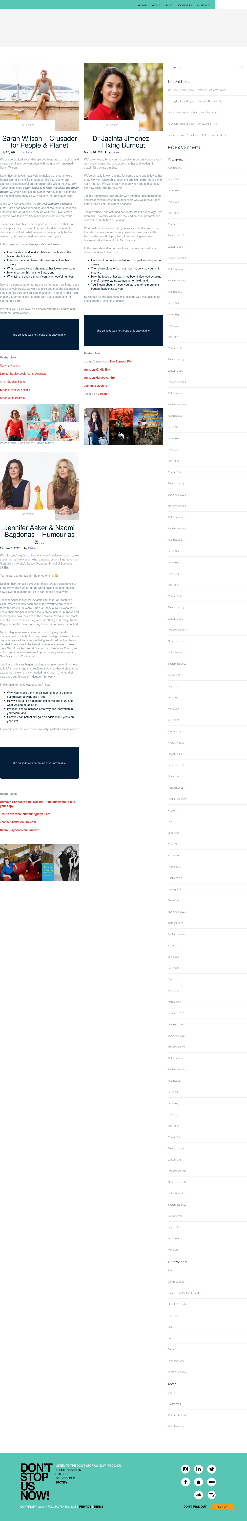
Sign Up (222, 1506)
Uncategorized (176, 1360)
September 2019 (177, 1069)
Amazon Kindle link (97, 369)
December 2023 (177, 494)
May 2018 (173, 1249)
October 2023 (175, 517)
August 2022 (175, 675)
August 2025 (175, 292)
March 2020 (174, 1002)
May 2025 (173, 325)
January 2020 (175, 1024)
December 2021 (177, 765)
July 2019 (173, 1092)
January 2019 (175, 1159)
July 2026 (173, 179)
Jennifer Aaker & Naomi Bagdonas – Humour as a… (39, 533)
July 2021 (173, 821)
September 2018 (177, 1204)
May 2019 (173, 1114)
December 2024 (177, 382)
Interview (28, 125)
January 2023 (175, 618)
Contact (203, 5)
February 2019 (176, 1148)
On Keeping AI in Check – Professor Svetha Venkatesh (197, 90)
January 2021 (175, 889)
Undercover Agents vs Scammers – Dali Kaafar (193, 112)
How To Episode (177, 1304)
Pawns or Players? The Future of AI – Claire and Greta (197, 135)
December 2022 (177, 630)
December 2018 (177, 1171)
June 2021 (173, 832)
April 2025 (173, 337)
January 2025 (175, 370)
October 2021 (175, 787)
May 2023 (173, 573)
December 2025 (177, 258)
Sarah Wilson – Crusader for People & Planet (39, 141)
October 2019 (175, 1058)
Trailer (171, 1349)
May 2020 (173, 979)
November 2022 (177, 641)
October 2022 (175, 652)
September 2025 (177, 280)
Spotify (61, 1482)
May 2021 (173, 844)
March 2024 (174, 472)
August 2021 (174, 810)
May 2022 (173, 709)
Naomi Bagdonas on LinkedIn (19, 830)
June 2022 (173, 697)
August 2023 (175, 539)
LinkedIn (103, 394)
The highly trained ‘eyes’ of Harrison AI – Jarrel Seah (196, 101)
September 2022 (177, 663)
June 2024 (173, 438)
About (155, 5)
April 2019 (173, 1126)
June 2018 (173, 1238)
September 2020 (177, 934)
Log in (171, 1392)
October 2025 (175, 269)
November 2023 (177, 506)
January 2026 (175, 246)
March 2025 (174, 348)
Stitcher (62, 1474)
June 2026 (174, 190)
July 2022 (173, 686)
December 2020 (177, 900)
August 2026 (175, 168)
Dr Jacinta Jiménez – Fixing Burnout (123, 141)
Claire (28, 152)
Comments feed (177, 1415)
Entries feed (174, 1404)
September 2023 (177, 528)
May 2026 (173, 201)
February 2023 (176, 607)
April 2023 (173, 585)
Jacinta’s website (95, 386)
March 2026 (174, 224)
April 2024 (173, 461)
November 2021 (177, 776)
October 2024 (175, 393)
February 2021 (176, 878)
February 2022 (176, 742)
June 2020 (174, 968)
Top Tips (173, 1338)
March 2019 (174, 1137)
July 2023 (173, 551)
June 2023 (173, 562)
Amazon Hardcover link (99, 377)
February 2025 (176, 359)
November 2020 (177, 911)
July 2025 (173, 303)
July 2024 (173, 427)
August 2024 (175, 415)
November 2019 (177, 1047)
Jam (170, 1327)
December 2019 (177, 1035)
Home (142, 5)
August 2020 (175, 945)
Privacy (85, 1507)
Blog (169, 5)
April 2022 (173, 720)
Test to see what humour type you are (25, 814)
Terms (98, 1507)
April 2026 (173, 213)
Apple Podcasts (68, 1470)
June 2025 (173, 314)
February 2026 (176, 235)
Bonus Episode (176, 1281)
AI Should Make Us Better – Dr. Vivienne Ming (192, 123)
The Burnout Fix (120, 361)
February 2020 (176, 1013)
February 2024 (176, 483)
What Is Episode (177, 1372)
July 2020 (173, 956)
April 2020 (173, 990)
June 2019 (173, 1103)
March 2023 (174, 596)
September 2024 (177, 404)
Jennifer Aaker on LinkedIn (18, 822)
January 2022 (175, 754)
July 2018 (173, 1227)
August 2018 (175, 1216)
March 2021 (174, 866)
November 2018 (177, 1182)
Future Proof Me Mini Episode (184, 1293)
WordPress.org (176, 1426)
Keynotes (185, 5)
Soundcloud (65, 1478)
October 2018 (175, 1193)
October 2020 (175, 923)
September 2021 (177, 799)
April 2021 (173, 855)
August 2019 (174, 1080)
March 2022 (174, 731)
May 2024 (173, 449)
